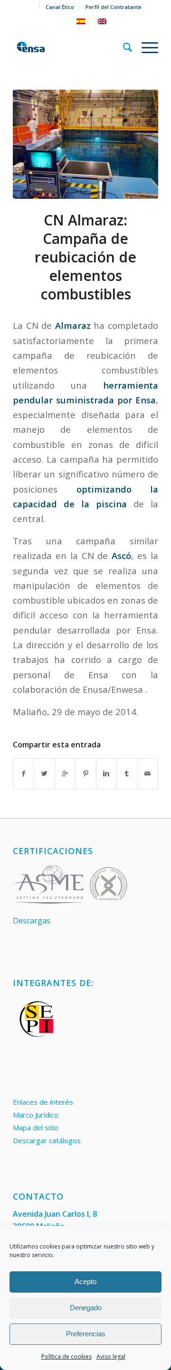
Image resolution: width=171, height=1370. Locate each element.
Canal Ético (60, 6)
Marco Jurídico (35, 1114)
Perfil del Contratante (114, 6)
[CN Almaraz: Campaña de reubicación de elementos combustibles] (85, 144)
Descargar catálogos (47, 1140)
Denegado (86, 1308)
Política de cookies (66, 1356)
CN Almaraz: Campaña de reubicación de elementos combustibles (85, 257)
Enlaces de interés (43, 1102)
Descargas (31, 920)
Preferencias (85, 1334)
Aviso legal (110, 1356)
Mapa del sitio (35, 1127)
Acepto (85, 1281)
